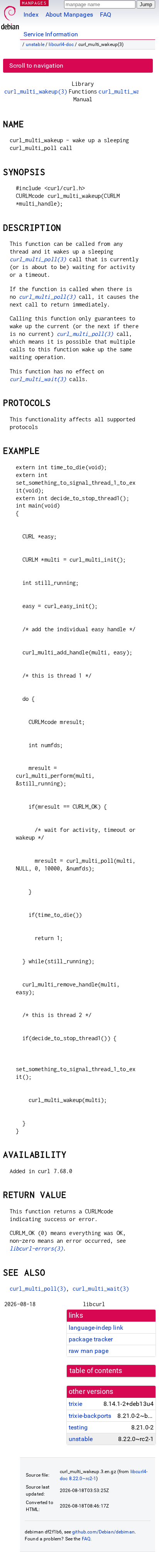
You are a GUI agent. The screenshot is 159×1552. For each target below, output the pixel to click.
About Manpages (69, 14)
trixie (75, 1403)
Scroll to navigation (36, 65)
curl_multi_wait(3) (38, 379)
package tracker (91, 1339)
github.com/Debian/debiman (103, 1532)
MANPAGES (34, 2)
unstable (35, 44)
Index (31, 14)
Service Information (51, 34)
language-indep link (96, 1327)
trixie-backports (90, 1415)
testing (78, 1427)
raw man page (88, 1350)
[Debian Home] (10, 15)
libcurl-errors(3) (36, 1248)
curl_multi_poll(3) (38, 259)
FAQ (105, 14)
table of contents (95, 1371)
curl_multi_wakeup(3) (35, 91)
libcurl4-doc (61, 44)
